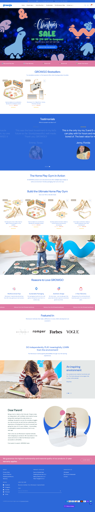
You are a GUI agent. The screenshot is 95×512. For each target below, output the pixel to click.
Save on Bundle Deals (38, 472)
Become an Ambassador (70, 474)
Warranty (5, 478)
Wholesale (66, 472)
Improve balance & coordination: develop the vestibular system (13, 102)
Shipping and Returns (8, 476)
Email (19, 488)
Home (23, 5)
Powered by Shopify (24, 501)
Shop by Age (30, 5)
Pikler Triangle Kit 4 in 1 (38, 478)
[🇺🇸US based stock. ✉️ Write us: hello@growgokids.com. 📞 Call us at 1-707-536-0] (47, 1)
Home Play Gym (39, 5)
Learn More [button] (86, 460)
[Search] (85, 5)
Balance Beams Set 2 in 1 (39, 476)
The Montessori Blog (60, 5)
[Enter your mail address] (60, 491)
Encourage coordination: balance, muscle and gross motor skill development (82, 223)
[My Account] (88, 5)
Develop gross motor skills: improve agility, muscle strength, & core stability (13, 223)
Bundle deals (49, 5)
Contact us (69, 5)
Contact (66, 476)
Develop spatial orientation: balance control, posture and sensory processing (59, 223)
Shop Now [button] (69, 380)
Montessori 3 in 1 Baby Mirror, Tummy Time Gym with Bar (36, 102)
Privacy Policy (6, 472)
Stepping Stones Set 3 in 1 (39, 474)
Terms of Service (7, 474)
